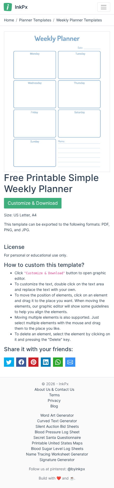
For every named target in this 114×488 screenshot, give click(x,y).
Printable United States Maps (57, 443)
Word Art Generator (57, 415)
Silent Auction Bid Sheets (57, 426)
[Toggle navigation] (103, 7)
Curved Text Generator (57, 421)
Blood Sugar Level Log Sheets (57, 448)
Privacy (54, 400)
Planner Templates (35, 20)
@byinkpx (76, 469)
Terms (54, 395)
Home (9, 20)
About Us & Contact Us (54, 389)
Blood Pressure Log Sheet (57, 432)
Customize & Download (33, 203)
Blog (54, 406)
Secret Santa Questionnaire (57, 437)
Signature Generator (57, 459)
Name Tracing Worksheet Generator (57, 454)
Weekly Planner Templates (79, 20)
